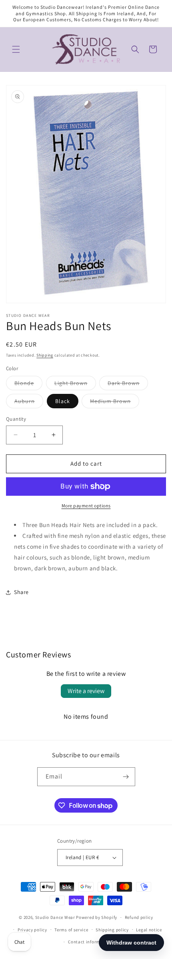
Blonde (28, 384)
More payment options (86, 506)
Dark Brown (128, 384)
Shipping (44, 355)
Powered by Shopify (96, 917)
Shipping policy (112, 930)
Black (62, 401)
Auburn (28, 402)
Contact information (89, 942)
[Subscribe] (126, 776)
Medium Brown (114, 402)
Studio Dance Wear (55, 917)
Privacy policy (32, 930)
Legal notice (149, 930)
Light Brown (75, 384)
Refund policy (139, 917)
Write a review (86, 691)
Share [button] (21, 592)
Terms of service (71, 930)
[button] (16, 49)
